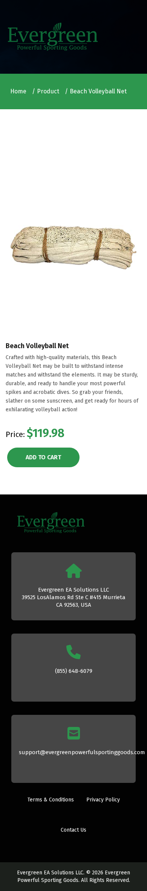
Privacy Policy (103, 799)
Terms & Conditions (51, 799)
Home (18, 91)
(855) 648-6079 (73, 671)
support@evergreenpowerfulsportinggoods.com (82, 752)
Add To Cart (43, 457)
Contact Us (73, 830)
